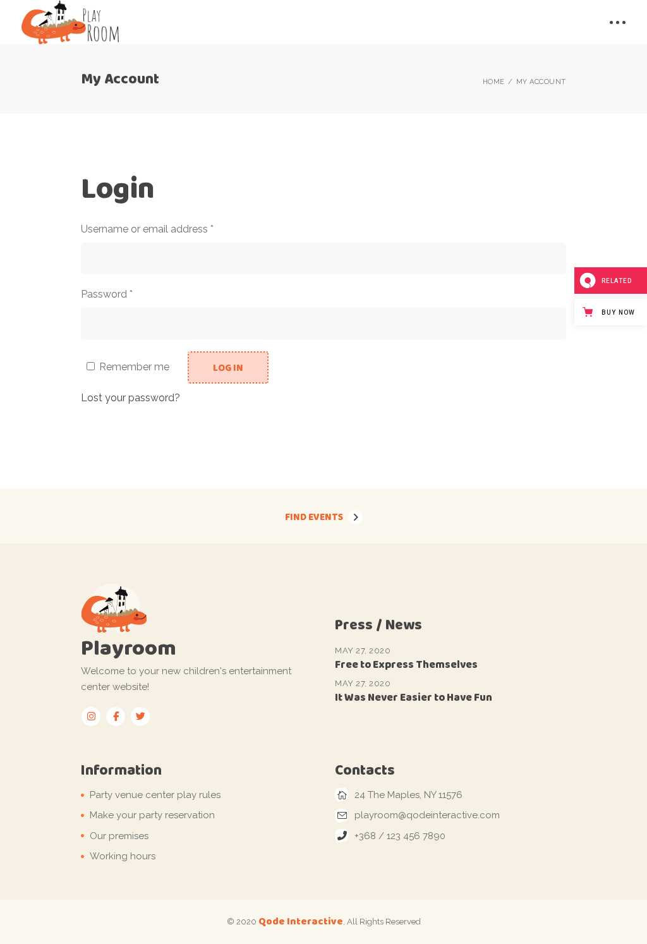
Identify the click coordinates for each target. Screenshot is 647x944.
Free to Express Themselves (406, 664)
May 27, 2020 (362, 650)
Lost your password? (130, 398)
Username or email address (168, 228)
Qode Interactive (300, 921)
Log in (228, 368)
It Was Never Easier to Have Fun (413, 697)
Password (127, 293)
